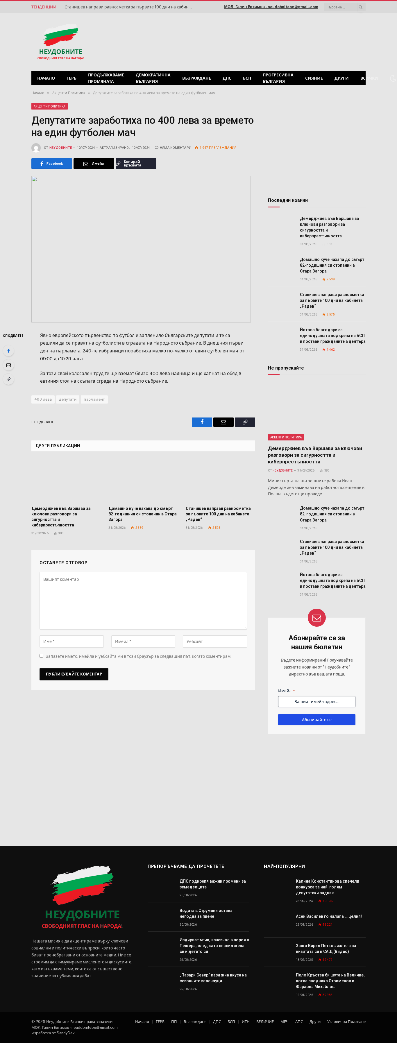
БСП (247, 78)
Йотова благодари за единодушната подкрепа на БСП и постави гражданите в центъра (333, 335)
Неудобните (60, 148)
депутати (67, 399)
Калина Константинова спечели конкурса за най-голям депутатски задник (327, 887)
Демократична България (153, 78)
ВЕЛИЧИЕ (265, 1021)
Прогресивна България (278, 78)
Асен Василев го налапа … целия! (329, 916)
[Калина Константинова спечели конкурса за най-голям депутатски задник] (277, 888)
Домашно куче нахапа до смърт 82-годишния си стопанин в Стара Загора (142, 514)
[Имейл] (8, 364)
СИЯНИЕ (314, 78)
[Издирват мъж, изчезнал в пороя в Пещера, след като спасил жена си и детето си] (161, 946)
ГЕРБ (71, 78)
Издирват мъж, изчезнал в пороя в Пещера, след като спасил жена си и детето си (214, 946)
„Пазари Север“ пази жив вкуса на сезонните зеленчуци (213, 978)
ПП (174, 1021)
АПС (299, 1021)
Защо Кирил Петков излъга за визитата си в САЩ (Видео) (326, 948)
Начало (46, 78)
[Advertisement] (291, 41)
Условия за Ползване (346, 1021)
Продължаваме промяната (106, 78)
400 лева (43, 399)
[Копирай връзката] (8, 379)
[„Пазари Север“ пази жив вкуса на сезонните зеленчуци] (161, 982)
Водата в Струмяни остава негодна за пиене (206, 913)
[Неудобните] (60, 42)
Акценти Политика (49, 106)
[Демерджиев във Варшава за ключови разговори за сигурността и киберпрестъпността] (66, 480)
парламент (94, 399)
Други (342, 78)
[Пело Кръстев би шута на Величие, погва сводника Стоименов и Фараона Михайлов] (277, 982)
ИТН (246, 1021)
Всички (369, 78)
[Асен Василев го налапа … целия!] (277, 923)
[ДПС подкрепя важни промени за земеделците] (161, 888)
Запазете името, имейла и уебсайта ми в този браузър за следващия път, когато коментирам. (138, 656)
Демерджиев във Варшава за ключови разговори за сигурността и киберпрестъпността (61, 516)
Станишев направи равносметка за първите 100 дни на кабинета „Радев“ (130, 7)
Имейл (286, 691)
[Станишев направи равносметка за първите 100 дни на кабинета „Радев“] (220, 480)
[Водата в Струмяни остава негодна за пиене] (161, 917)
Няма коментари (175, 148)
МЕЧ (284, 1021)
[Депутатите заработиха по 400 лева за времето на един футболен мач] (143, 249)
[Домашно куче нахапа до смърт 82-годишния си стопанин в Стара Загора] (143, 480)
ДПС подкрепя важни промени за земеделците (213, 884)
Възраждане (196, 78)
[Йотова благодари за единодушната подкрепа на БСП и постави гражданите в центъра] (281, 336)
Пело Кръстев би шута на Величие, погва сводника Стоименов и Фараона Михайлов (330, 981)
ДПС (227, 78)
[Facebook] (8, 350)
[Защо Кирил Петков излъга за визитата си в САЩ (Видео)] (277, 952)
